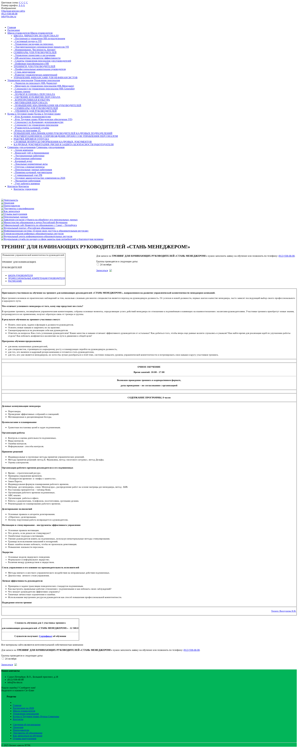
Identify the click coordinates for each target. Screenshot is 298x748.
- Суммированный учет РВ (28, 175)
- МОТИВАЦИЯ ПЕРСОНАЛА (31, 102)
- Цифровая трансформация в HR (31, 63)
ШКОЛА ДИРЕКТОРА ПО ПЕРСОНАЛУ (36, 35)
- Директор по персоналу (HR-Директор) (35, 83)
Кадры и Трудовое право (20, 113)
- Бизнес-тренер (22, 91)
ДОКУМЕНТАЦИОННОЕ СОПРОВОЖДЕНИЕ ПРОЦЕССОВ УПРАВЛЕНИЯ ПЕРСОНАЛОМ (66, 136)
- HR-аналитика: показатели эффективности (37, 58)
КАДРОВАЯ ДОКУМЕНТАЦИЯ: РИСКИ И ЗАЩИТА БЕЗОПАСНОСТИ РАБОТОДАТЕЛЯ (64, 144)
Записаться (102, 270)
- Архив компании (23, 150)
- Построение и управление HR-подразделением (39, 38)
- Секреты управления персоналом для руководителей (42, 60)
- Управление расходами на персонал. (34, 44)
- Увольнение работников (27, 180)
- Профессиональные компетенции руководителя (40, 69)
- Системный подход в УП (28, 41)
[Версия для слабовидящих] (4, 22)
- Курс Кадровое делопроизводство (32, 116)
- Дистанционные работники (29, 155)
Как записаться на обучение (27, 735)
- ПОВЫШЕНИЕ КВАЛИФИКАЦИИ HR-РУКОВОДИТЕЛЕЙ (47, 105)
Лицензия (18, 727)
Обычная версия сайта (13, 11)
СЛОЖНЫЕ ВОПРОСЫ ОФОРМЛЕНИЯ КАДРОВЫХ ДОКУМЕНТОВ (53, 141)
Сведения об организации (27, 724)
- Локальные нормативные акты (31, 164)
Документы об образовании (27, 733)
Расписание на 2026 (23, 708)
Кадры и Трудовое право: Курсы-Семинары (36, 716)
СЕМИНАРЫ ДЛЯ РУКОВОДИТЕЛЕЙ (35, 52)
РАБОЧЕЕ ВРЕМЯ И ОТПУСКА (31, 139)
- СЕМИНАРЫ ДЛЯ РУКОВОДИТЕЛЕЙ (36, 108)
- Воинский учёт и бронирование (31, 153)
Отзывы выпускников (24, 738)
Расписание (13, 30)
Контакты (12, 186)
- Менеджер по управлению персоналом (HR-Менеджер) (44, 86)
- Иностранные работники (28, 158)
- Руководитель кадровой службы (31, 127)
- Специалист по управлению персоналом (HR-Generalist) (44, 88)
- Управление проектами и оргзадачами (34, 55)
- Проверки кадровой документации (33, 172)
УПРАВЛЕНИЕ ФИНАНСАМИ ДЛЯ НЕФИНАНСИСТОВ (45, 77)
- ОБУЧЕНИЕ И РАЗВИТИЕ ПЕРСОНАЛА (37, 97)
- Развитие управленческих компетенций (35, 74)
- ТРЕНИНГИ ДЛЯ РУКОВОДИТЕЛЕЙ (35, 111)
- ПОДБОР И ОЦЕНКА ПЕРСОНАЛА (34, 94)
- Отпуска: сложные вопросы (29, 166)
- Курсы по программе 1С (27, 130)
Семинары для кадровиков (21, 147)
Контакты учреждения (25, 189)
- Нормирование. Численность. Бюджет (34, 49)
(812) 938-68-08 (9, 13)
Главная (11, 27)
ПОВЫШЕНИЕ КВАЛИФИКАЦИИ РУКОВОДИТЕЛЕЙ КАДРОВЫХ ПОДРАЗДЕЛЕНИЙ (63, 133)
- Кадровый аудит (23, 161)
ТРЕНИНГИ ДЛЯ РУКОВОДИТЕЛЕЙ (34, 66)
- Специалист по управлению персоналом (36, 125)
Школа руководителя (18, 33)
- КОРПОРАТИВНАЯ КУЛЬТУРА (32, 100)
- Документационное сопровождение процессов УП (41, 47)
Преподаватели (21, 730)
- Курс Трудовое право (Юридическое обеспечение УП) (43, 119)
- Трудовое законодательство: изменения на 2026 (39, 178)
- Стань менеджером (24, 72)
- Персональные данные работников (33, 169)
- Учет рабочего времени (27, 183)
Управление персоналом (20, 80)
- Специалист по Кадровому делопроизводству (38, 122)
